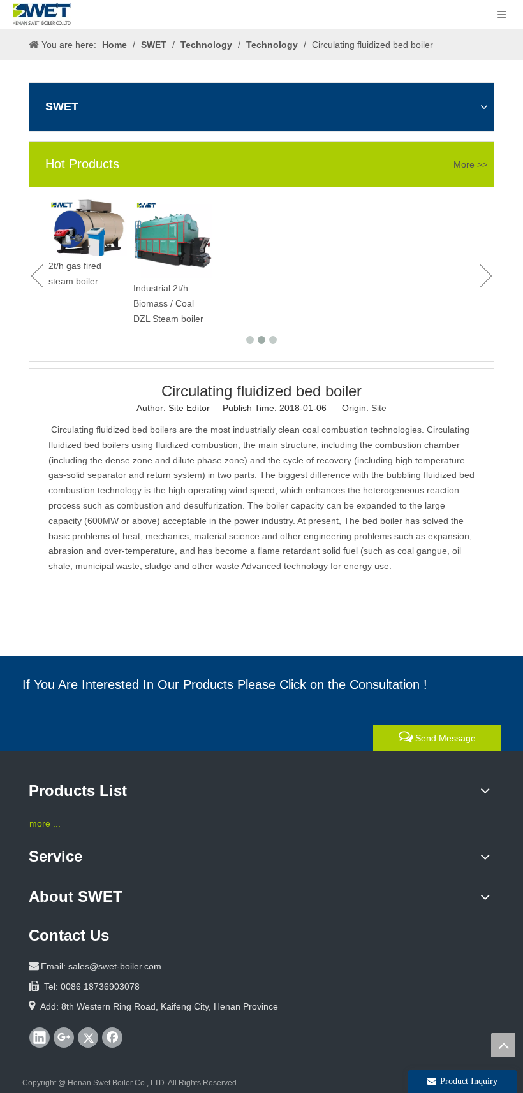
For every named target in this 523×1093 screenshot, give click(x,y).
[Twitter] (88, 1037)
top (503, 1045)
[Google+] (64, 1037)
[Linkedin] (39, 1037)
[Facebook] (112, 1037)
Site (379, 408)
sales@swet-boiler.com (114, 966)
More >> (470, 164)
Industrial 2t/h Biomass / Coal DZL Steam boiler (150, 303)
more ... (45, 823)
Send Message (444, 738)
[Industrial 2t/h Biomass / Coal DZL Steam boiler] (154, 238)
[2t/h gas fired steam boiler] (69, 227)
